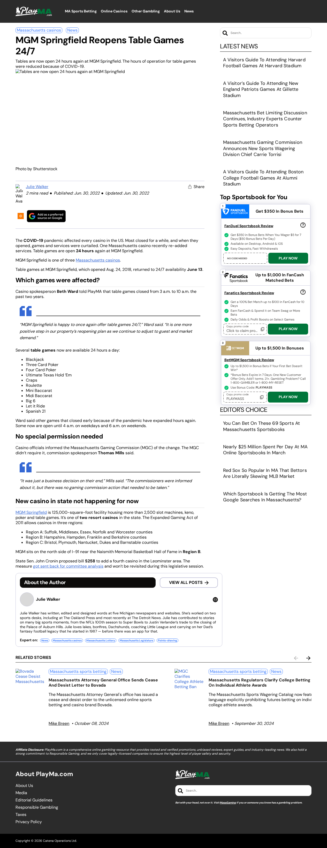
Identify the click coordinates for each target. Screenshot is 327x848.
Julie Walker (37, 186)
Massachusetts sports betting (78, 671)
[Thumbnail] (30, 676)
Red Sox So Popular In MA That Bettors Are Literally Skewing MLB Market (265, 473)
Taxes (21, 814)
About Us (24, 785)
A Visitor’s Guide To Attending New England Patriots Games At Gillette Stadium (261, 89)
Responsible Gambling (37, 807)
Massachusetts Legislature (136, 640)
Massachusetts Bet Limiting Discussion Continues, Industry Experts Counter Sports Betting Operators (265, 119)
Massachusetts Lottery (100, 640)
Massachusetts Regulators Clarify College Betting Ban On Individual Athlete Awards (264, 682)
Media (21, 792)
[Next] (308, 658)
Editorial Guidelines (34, 800)
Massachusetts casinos (39, 30)
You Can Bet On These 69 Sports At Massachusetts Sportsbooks (261, 426)
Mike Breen (59, 723)
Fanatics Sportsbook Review (249, 293)
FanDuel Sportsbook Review (248, 226)
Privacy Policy (29, 821)
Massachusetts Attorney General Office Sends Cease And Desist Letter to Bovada (103, 682)
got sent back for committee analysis (68, 566)
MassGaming (228, 802)
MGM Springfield (31, 512)
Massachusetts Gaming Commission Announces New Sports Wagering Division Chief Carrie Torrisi (262, 148)
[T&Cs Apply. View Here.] (303, 225)
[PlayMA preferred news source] (46, 216)
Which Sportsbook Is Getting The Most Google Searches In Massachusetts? (265, 497)
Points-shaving (167, 640)
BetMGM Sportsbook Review (249, 360)
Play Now (288, 258)
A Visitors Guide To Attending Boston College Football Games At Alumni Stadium (263, 178)
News (72, 30)
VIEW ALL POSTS (186, 582)
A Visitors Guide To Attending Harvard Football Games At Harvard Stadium (264, 63)
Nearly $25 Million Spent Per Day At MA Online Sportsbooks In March (265, 450)
